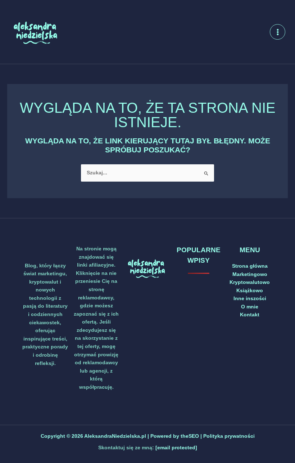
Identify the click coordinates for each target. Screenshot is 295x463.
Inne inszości (249, 298)
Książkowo (249, 290)
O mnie (249, 307)
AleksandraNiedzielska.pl (115, 436)
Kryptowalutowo (250, 282)
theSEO (190, 436)
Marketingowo (249, 274)
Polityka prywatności (229, 436)
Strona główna (250, 266)
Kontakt (249, 314)
